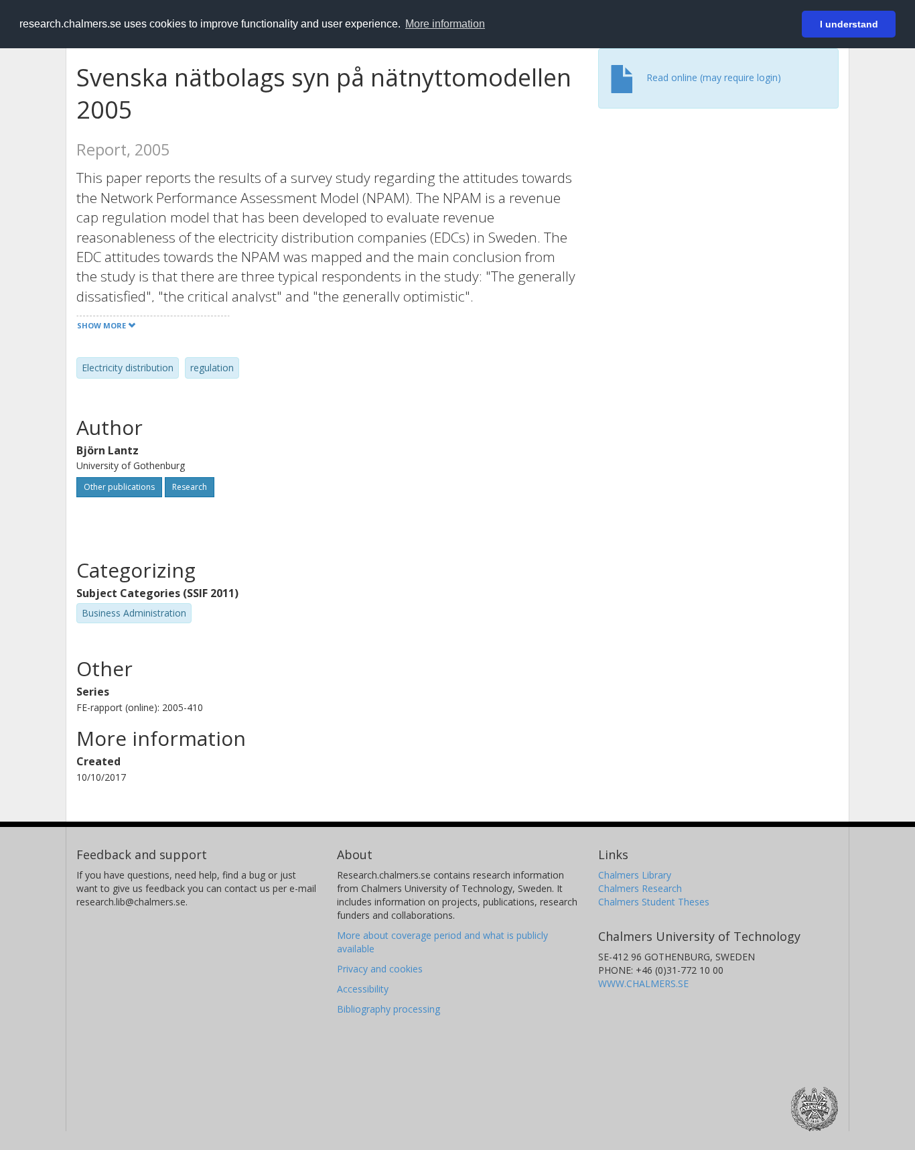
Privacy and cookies (380, 968)
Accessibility (363, 988)
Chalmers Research (640, 888)
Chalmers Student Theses (653, 901)
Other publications (119, 487)
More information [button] (445, 23)
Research (189, 487)
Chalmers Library (634, 875)
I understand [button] (849, 24)
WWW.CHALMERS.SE (643, 983)
